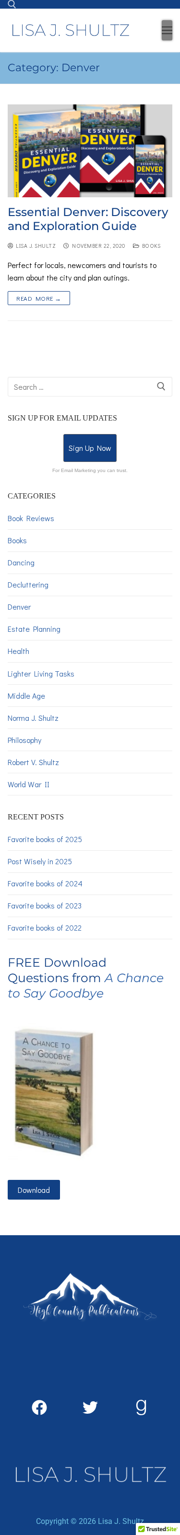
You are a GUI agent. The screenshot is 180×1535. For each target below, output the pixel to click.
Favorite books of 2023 (45, 905)
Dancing (21, 562)
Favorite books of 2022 (45, 927)
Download (34, 1190)
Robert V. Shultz (33, 762)
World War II (28, 784)
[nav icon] (167, 30)
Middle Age (26, 696)
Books (149, 245)
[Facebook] (39, 1407)
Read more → (38, 298)
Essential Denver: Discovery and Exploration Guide (88, 219)
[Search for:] (90, 387)
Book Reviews (31, 518)
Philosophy (24, 740)
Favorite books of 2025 (45, 839)
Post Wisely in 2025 (40, 861)
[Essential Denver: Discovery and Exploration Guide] (90, 150)
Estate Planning (34, 629)
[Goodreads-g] (141, 1407)
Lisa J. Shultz (34, 245)
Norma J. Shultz (33, 718)
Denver (19, 606)
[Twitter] (90, 1407)
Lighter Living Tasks (41, 673)
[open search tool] (12, 4)
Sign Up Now (90, 448)
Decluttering (28, 584)
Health (18, 651)
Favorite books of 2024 (45, 883)
